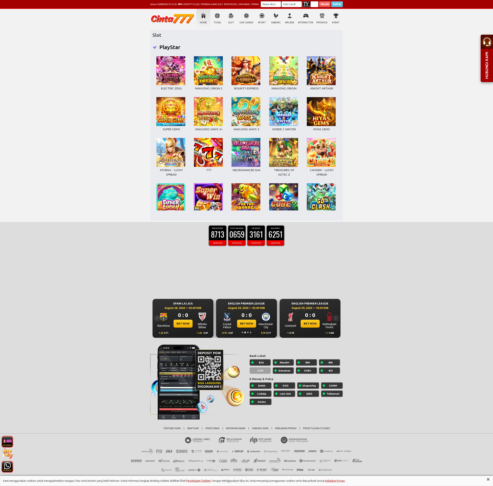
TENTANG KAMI (172, 428)
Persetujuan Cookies (198, 480)
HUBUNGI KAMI (260, 428)
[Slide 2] (245, 332)
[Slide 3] (248, 332)
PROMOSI (321, 22)
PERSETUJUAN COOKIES (316, 428)
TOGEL (217, 22)
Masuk (325, 4)
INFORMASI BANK (235, 428)
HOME (203, 22)
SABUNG (276, 22)
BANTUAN (193, 428)
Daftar (337, 4)
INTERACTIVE (305, 22)
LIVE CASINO (246, 22)
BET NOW (183, 323)
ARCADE (289, 22)
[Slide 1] (242, 332)
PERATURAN (212, 428)
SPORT (262, 22)
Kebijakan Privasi (335, 480)
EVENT (336, 22)
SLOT (231, 22)
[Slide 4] (250, 332)
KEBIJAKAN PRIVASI (285, 428)
